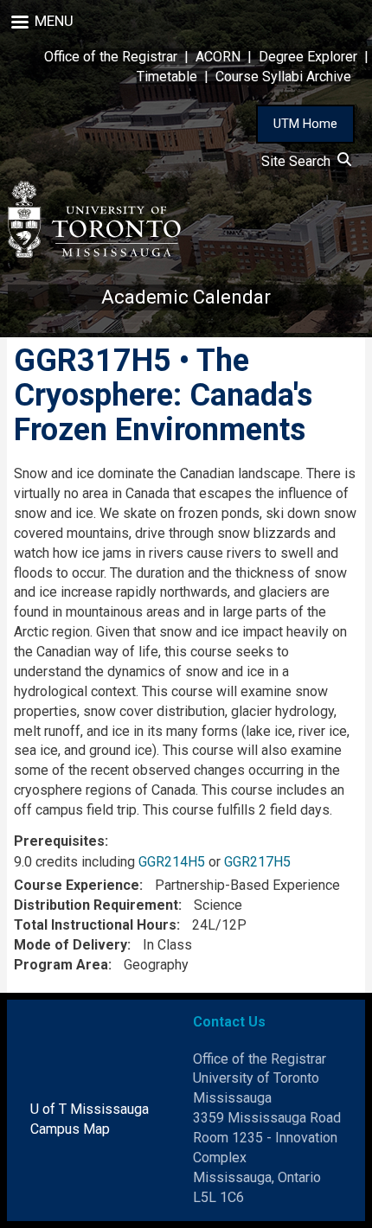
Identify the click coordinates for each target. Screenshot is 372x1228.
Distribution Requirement (96, 905)
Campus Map (70, 1129)
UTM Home (305, 123)
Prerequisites (59, 841)
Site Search (299, 161)
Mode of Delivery (70, 945)
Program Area (61, 964)
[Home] (94, 219)
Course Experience (76, 885)
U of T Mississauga (89, 1109)
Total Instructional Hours (95, 925)
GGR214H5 (171, 862)
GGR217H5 (257, 862)
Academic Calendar (186, 297)
